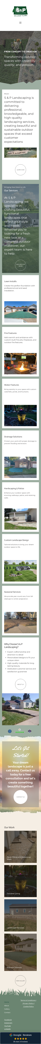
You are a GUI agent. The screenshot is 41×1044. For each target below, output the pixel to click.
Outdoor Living (13, 894)
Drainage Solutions (14, 967)
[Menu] (20, 23)
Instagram (8, 1023)
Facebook (8, 1020)
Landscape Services (15, 928)
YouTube (7, 1026)
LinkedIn (7, 1029)
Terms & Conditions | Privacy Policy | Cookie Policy (28, 1003)
